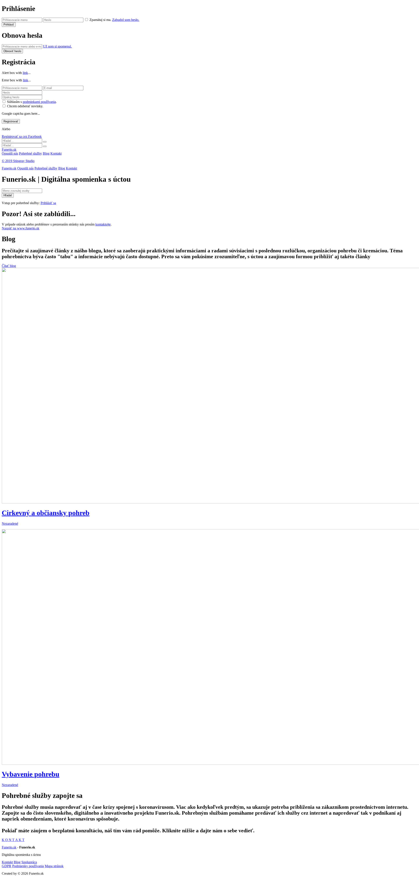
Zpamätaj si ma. (100, 20)
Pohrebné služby (30, 153)
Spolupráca (29, 862)
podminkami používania (39, 102)
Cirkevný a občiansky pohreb (45, 513)
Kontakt (56, 153)
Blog (46, 153)
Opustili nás (10, 153)
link (25, 73)
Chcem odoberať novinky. (25, 106)
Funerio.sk (9, 149)
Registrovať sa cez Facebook (22, 136)
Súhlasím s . (32, 102)
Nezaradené (10, 523)
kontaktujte (103, 224)
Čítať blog (9, 266)
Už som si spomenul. (57, 46)
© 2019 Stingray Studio (18, 161)
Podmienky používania (28, 866)
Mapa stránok (54, 866)
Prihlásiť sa (48, 203)
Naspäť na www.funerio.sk (20, 228)
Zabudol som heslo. (125, 20)
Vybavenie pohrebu (30, 774)
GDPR (6, 866)
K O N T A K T (13, 840)
